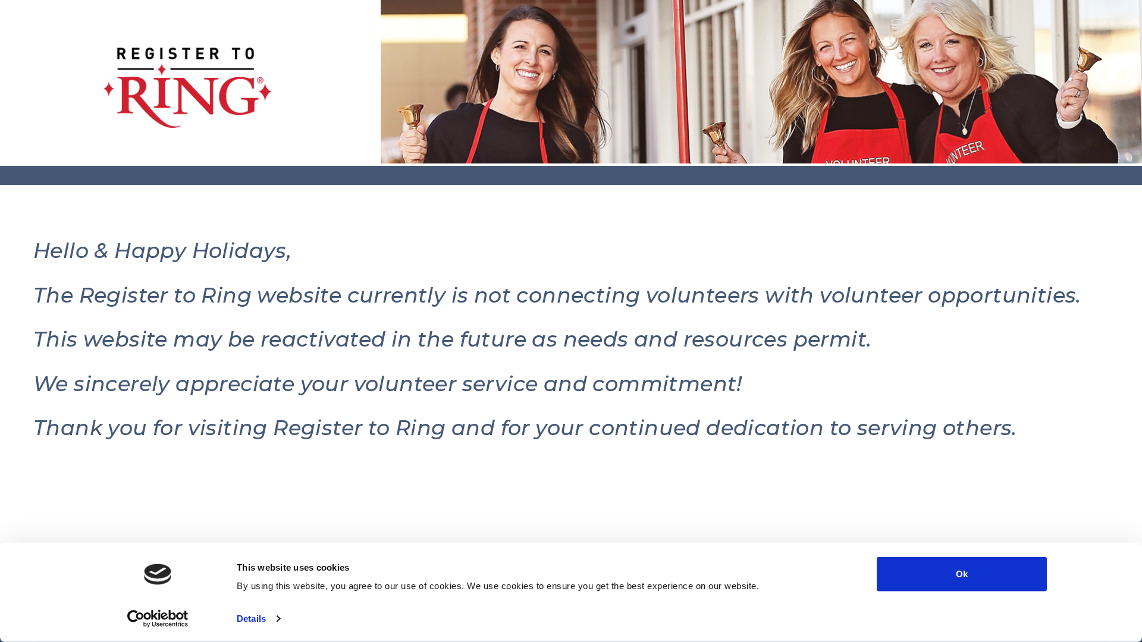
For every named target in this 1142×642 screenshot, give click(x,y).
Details (251, 618)
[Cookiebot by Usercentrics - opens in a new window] (158, 619)
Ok (962, 574)
